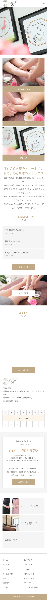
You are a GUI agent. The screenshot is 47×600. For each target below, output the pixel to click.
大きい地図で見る (24, 370)
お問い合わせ (29, 574)
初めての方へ (29, 560)
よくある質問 (23, 293)
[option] (23, 31)
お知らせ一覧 (23, 267)
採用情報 (6, 583)
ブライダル (28, 565)
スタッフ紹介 (29, 578)
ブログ (5, 578)
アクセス (23, 158)
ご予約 (5, 587)
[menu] (43, 3)
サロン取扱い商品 (31, 587)
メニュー (23, 123)
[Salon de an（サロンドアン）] (10, 3)
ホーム (5, 560)
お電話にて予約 (23, 482)
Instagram (28, 583)
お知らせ (27, 569)
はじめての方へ (23, 89)
